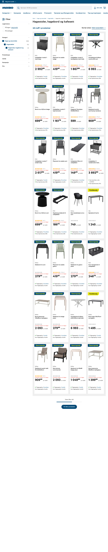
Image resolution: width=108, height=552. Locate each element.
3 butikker (99, 76)
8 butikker (64, 180)
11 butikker (64, 76)
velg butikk (14, 27)
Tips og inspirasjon (94, 13)
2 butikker (63, 128)
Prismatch (48, 13)
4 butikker (81, 180)
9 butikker (46, 128)
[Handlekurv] (104, 7)
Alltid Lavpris (37, 13)
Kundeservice (80, 13)
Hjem (34, 18)
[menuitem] (15, 41)
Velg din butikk (9, 2)
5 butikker (63, 284)
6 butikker (81, 128)
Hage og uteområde (41, 18)
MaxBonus (26, 13)
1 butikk (45, 76)
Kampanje (17, 13)
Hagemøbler (51, 18)
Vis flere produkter (69, 407)
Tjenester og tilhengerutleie (64, 13)
